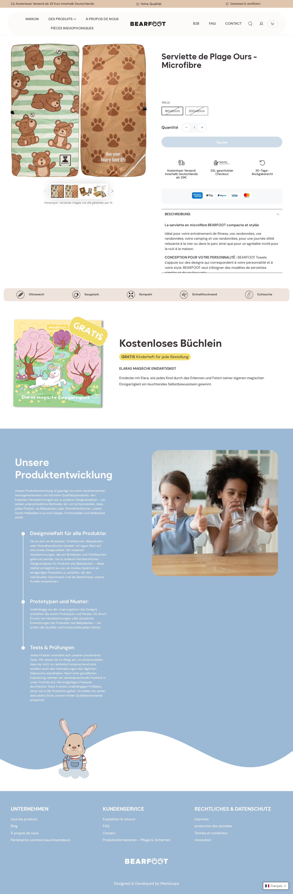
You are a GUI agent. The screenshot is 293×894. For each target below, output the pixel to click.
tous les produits (24, 819)
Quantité (170, 127)
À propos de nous (24, 833)
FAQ (106, 826)
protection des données (213, 826)
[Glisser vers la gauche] (45, 191)
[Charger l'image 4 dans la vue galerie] (100, 191)
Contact (109, 833)
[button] (250, 23)
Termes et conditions (211, 833)
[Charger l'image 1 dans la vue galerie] (57, 191)
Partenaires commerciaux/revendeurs (40, 840)
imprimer (202, 819)
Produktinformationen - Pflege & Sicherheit (136, 840)
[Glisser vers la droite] (112, 191)
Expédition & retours (119, 819)
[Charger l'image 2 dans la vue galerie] (71, 191)
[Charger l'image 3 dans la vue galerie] (85, 191)
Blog (14, 826)
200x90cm (197, 111)
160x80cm (172, 111)
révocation (203, 840)
